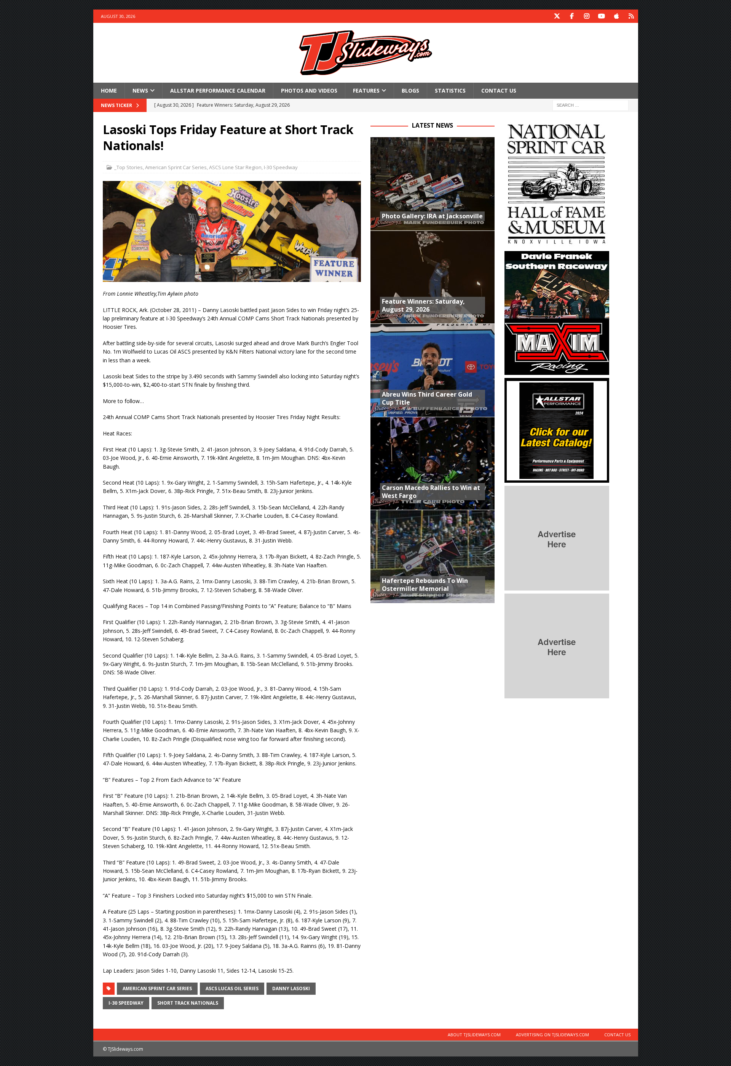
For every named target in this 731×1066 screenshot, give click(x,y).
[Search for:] (590, 105)
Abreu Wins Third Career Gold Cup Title (427, 398)
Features (366, 90)
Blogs (410, 90)
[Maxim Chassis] (556, 370)
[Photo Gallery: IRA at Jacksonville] (432, 183)
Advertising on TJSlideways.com (552, 1034)
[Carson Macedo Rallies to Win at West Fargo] (432, 463)
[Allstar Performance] (556, 478)
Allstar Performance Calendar (217, 90)
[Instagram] (587, 16)
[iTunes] (616, 16)
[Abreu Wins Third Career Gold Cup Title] (432, 370)
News (140, 90)
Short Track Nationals (187, 1003)
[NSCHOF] (556, 243)
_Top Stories (128, 167)
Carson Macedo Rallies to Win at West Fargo (431, 491)
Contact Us (498, 90)
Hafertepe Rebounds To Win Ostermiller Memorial (425, 584)
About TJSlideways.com (474, 1034)
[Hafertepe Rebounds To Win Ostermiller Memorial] (432, 556)
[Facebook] (572, 16)
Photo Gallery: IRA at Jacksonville (432, 216)
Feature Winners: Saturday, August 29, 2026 (423, 305)
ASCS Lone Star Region (235, 167)
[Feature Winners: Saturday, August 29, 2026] (432, 277)
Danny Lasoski (291, 988)
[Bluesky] (631, 16)
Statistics (450, 90)
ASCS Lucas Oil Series (232, 988)
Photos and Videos (309, 90)
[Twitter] (557, 16)
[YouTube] (601, 16)
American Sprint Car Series (176, 167)
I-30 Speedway (281, 167)
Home (109, 90)
